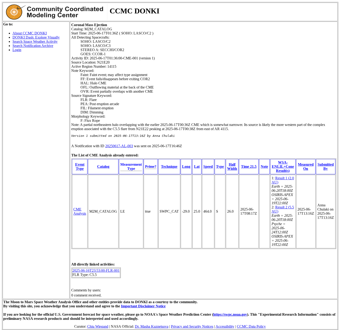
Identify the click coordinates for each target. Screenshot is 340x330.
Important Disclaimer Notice (143, 306)
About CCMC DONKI (29, 33)
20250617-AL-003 (119, 146)
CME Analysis (79, 211)
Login (16, 50)
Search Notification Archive (32, 46)
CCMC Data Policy (251, 326)
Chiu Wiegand (97, 326)
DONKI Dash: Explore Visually (36, 37)
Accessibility (225, 326)
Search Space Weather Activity (35, 41)
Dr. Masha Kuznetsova (151, 326)
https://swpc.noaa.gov (230, 314)
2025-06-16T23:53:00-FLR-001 (96, 270)
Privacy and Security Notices (192, 326)
